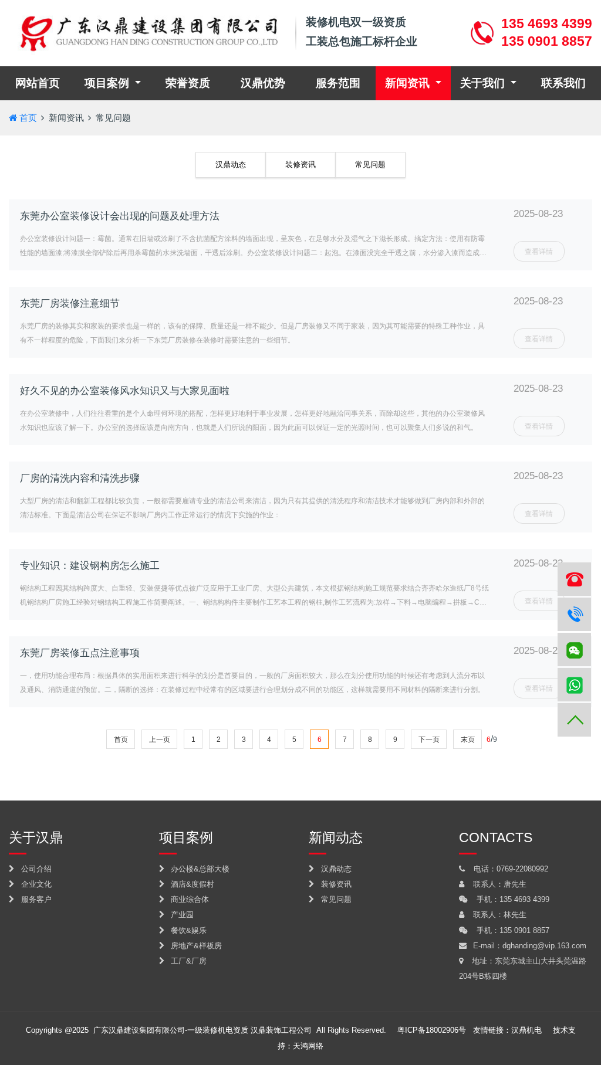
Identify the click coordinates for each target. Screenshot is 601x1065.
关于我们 (484, 83)
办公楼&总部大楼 (198, 868)
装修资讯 (300, 164)
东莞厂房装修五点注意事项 (80, 653)
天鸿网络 (308, 1046)
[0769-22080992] (574, 579)
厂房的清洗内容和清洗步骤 (80, 478)
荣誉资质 (188, 83)
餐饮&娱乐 (187, 930)
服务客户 (35, 899)
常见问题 (113, 118)
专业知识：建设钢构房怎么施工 (90, 565)
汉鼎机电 (526, 1030)
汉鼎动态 (230, 164)
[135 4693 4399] (574, 614)
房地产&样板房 (195, 945)
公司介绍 (35, 868)
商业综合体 (188, 899)
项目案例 (108, 83)
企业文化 (35, 884)
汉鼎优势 (263, 83)
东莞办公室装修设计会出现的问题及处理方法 (120, 216)
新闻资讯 (409, 83)
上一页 (159, 739)
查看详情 (539, 251)
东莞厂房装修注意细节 (70, 303)
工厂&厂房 (187, 961)
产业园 (181, 914)
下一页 (429, 739)
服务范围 (338, 83)
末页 (468, 739)
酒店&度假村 (191, 884)
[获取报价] (574, 684)
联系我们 (563, 83)
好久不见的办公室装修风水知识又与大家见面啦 (124, 390)
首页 (28, 118)
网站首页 (45, 82)
